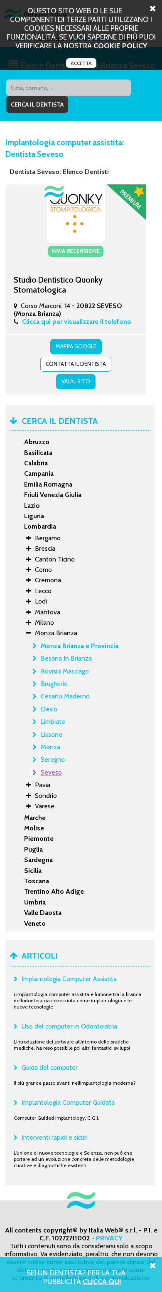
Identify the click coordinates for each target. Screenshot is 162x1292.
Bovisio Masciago (65, 671)
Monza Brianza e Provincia (79, 646)
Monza (50, 747)
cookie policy (120, 45)
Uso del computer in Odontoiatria (69, 1026)
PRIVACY (109, 1238)
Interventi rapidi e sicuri (55, 1137)
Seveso (51, 772)
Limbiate (53, 722)
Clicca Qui (102, 1281)
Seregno (53, 759)
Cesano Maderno (65, 696)
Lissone (51, 734)
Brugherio (54, 684)
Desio (49, 709)
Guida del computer (50, 1067)
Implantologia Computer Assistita (69, 979)
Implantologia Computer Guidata (68, 1102)
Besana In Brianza (66, 658)
